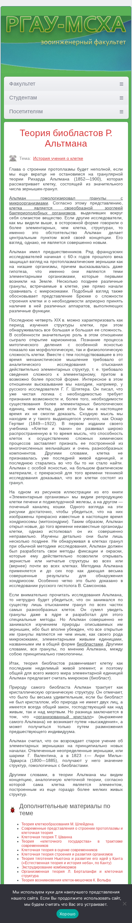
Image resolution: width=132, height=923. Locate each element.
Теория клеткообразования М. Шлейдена (57, 824)
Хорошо (68, 913)
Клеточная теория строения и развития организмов (67, 854)
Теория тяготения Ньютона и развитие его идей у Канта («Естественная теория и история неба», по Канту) (72, 860)
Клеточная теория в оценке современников (59, 850)
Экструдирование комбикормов (48, 867)
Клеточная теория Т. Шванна (46, 837)
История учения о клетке (58, 158)
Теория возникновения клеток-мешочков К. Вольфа (66, 880)
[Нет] (124, 904)
